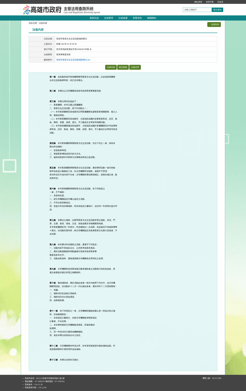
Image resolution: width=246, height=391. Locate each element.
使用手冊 (210, 2)
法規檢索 (123, 18)
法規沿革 (135, 67)
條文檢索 (123, 67)
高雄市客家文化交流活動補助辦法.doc (73, 60)
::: (190, 2)
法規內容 (111, 67)
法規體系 (108, 18)
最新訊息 (94, 18)
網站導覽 (198, 2)
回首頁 (220, 2)
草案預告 (137, 18)
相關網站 (151, 18)
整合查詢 (217, 10)
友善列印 (215, 24)
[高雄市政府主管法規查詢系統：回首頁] (41, 5)
